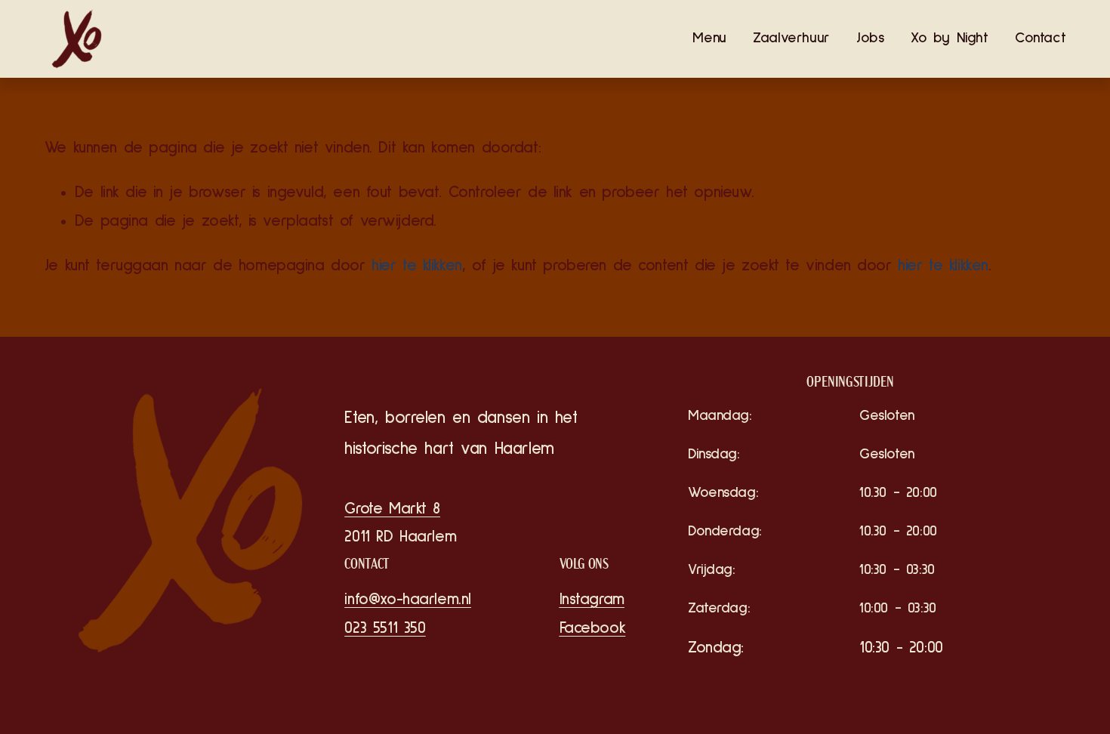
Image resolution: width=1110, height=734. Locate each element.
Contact (1040, 38)
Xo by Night (949, 38)
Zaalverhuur (791, 38)
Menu (709, 38)
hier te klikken (417, 265)
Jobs (869, 38)
